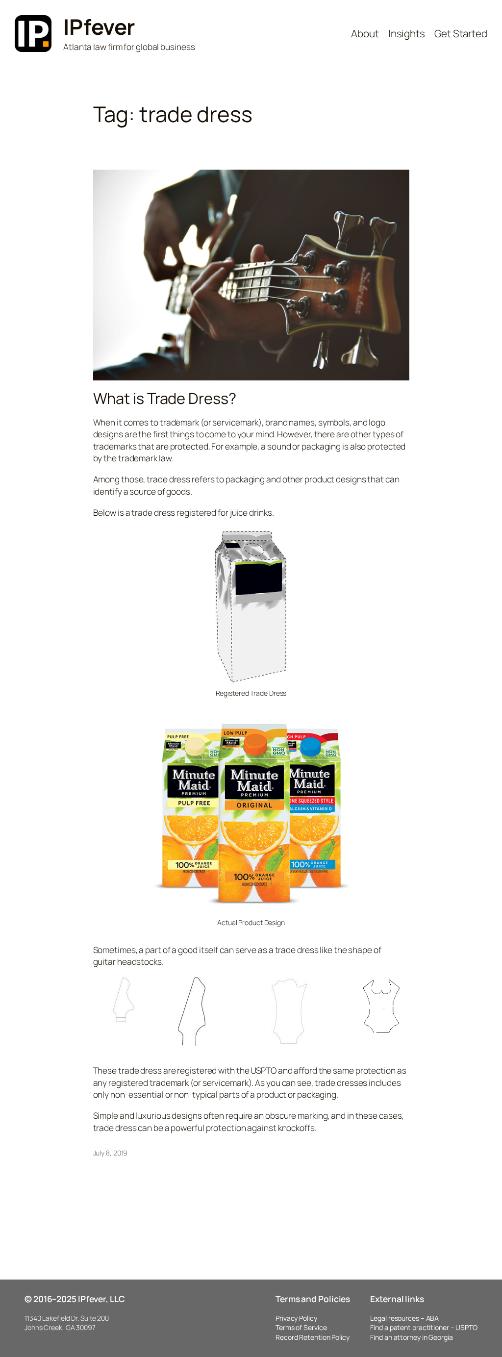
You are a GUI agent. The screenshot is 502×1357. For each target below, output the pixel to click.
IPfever (99, 26)
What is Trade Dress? (164, 398)
